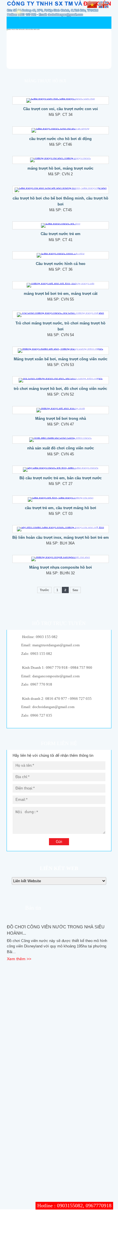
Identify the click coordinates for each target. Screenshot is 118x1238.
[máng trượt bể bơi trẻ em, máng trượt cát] (60, 285)
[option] (59, 943)
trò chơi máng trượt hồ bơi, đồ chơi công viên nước (60, 388)
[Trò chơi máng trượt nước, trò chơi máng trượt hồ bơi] (60, 314)
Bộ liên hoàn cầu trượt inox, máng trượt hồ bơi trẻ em (60, 537)
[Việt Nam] (92, 4)
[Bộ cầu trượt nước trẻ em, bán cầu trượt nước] (60, 469)
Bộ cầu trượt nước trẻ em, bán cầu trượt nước (60, 478)
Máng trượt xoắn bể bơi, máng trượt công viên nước (60, 359)
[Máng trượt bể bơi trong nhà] (60, 410)
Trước (44, 590)
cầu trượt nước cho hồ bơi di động (60, 139)
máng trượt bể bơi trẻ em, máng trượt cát (60, 293)
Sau (75, 590)
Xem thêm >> (19, 959)
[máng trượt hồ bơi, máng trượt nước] (60, 160)
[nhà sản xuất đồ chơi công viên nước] (60, 439)
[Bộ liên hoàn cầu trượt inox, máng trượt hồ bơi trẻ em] (60, 529)
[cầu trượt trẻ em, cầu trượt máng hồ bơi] (60, 499)
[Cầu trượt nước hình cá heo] (60, 255)
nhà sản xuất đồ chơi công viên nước (60, 448)
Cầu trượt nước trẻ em (60, 234)
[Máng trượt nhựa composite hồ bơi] (60, 559)
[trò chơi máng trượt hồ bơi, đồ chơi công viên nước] (60, 380)
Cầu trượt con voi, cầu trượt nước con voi (60, 109)
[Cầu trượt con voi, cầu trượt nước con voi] (60, 100)
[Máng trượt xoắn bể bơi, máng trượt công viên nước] (60, 350)
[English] (104, 4)
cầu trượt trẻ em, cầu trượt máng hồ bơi (60, 508)
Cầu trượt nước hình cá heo (60, 264)
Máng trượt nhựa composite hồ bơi (60, 567)
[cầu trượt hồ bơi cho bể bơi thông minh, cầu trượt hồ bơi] (60, 190)
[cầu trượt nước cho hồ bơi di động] (60, 130)
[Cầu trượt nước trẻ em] (60, 225)
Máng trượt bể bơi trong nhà (60, 418)
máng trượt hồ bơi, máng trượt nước (60, 168)
